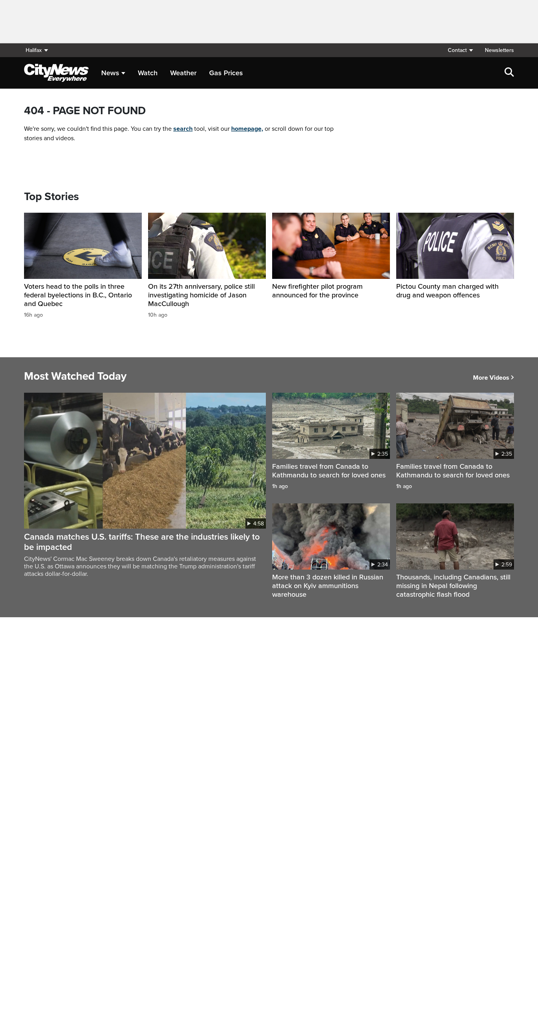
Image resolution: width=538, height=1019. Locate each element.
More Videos (491, 378)
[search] (509, 72)
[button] (460, 50)
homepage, (247, 129)
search (183, 129)
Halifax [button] (34, 50)
